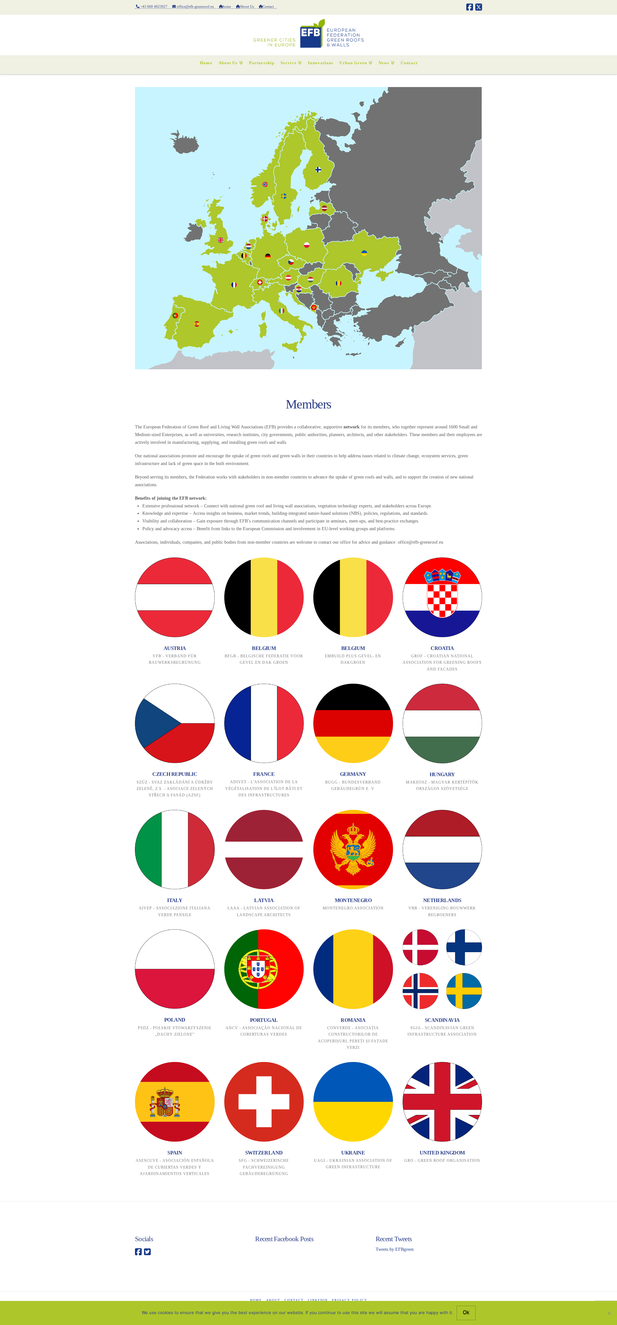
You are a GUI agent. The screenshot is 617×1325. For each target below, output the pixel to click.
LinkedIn (318, 1300)
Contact (270, 6)
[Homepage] (175, 850)
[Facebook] (469, 7)
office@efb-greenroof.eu (196, 6)
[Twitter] (147, 1252)
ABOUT (273, 1300)
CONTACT (294, 1300)
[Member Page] (175, 597)
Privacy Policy (349, 1300)
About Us (248, 6)
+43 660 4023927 (154, 6)
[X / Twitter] (478, 7)
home (228, 6)
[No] (609, 1313)
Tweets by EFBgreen (395, 1249)
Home (256, 1300)
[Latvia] (264, 850)
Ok (466, 1312)
